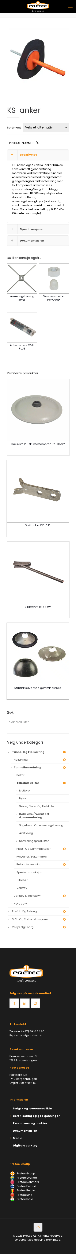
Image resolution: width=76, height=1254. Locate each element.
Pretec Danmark (27, 1182)
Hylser (23, 798)
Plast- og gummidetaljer (33, 849)
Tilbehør (22, 880)
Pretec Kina (24, 1195)
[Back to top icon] (38, 1227)
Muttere (24, 791)
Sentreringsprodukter (34, 841)
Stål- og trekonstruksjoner (30, 919)
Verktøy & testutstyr (27, 896)
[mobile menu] (70, 6)
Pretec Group (25, 1173)
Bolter (20, 775)
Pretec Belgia (25, 1190)
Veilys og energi (23, 927)
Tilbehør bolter (27, 783)
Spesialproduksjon (29, 872)
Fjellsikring (21, 760)
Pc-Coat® (20, 904)
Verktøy (21, 888)
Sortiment (14, 128)
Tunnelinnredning (27, 767)
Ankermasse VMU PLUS (22, 347)
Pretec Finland (26, 1186)
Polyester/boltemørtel (31, 857)
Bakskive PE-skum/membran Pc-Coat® (38, 444)
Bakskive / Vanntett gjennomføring (34, 815)
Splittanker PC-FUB (37, 525)
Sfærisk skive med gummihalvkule (37, 688)
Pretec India (24, 1199)
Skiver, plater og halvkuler (37, 806)
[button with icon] (14, 1003)
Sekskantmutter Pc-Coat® (54, 298)
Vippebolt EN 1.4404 (38, 607)
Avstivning (26, 833)
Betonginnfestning (28, 864)
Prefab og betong (24, 911)
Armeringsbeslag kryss (22, 298)
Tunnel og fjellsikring (28, 752)
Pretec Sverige (27, 1178)
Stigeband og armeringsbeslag (41, 825)
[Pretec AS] (38, 6)
